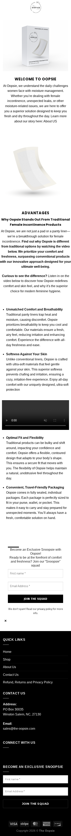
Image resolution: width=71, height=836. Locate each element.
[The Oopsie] (35, 7)
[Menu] (5, 7)
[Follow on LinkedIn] (38, 755)
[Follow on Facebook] (7, 755)
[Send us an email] (31, 755)
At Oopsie (8, 231)
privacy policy (44, 609)
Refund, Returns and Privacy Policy (28, 682)
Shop (6, 659)
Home (7, 651)
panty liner (59, 231)
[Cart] (66, 7)
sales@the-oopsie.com (19, 728)
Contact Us (11, 674)
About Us (9, 667)
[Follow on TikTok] (22, 755)
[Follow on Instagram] (15, 755)
